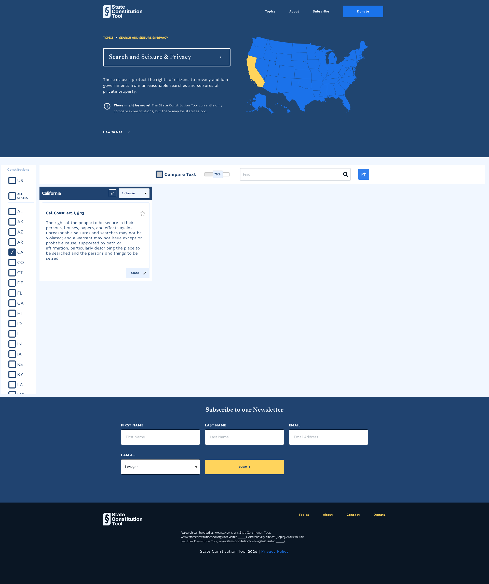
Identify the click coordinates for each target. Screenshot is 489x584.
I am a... (129, 455)
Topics (270, 11)
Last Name (215, 425)
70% (217, 174)
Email (295, 425)
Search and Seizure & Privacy (143, 37)
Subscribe (321, 11)
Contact (353, 515)
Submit (244, 467)
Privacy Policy (275, 551)
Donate (363, 11)
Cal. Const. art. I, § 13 (65, 213)
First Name (132, 425)
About (294, 11)
